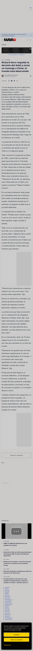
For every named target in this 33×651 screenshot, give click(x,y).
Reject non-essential (16, 640)
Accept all (16, 635)
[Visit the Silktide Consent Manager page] (27, 645)
